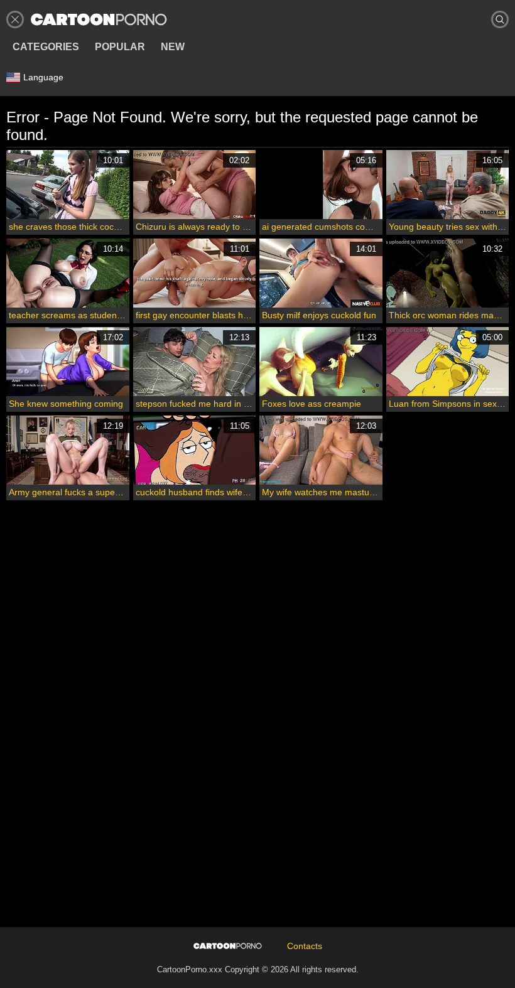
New (173, 46)
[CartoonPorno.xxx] (99, 19)
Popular (120, 46)
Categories (46, 46)
